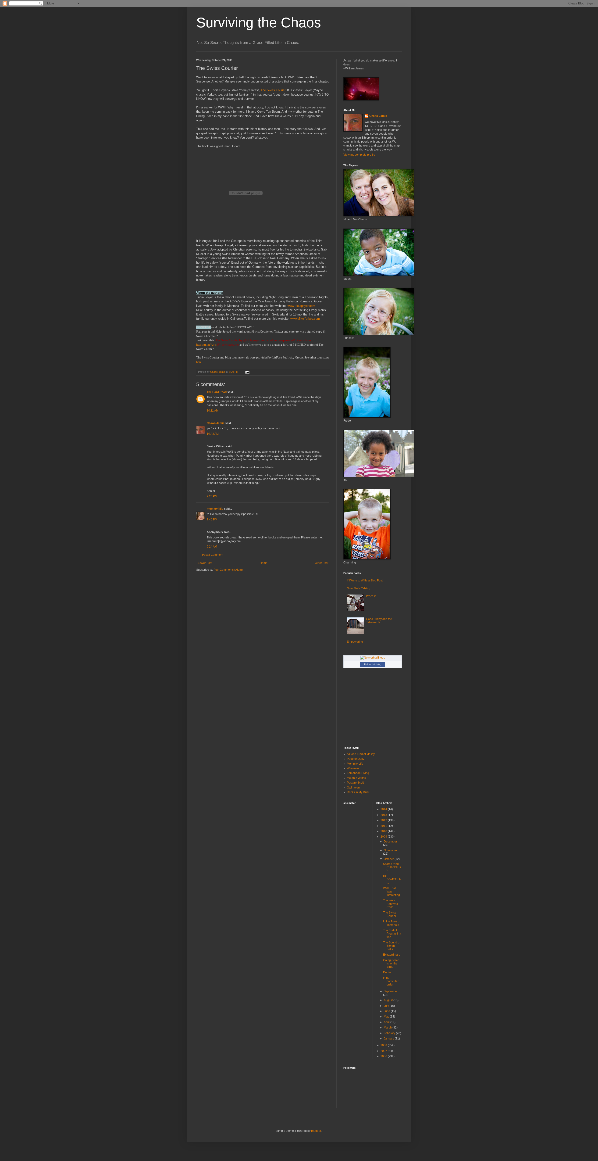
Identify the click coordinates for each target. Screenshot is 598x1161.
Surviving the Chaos (258, 22)
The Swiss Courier (389, 914)
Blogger (316, 1130)
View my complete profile (359, 154)
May (387, 1016)
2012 (384, 820)
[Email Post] (247, 371)
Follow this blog (372, 664)
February (390, 1033)
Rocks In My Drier (358, 792)
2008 (384, 1045)
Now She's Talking (358, 588)
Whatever (353, 768)
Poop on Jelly (355, 758)
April (387, 1022)
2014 (384, 809)
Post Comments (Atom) (228, 569)
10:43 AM (213, 433)
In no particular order (391, 981)
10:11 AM (212, 410)
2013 (384, 815)
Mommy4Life (355, 763)
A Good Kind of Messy (361, 754)
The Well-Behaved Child (390, 904)
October (389, 859)
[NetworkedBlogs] (372, 657)
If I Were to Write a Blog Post (365, 580)
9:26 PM (212, 496)
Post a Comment (212, 554)
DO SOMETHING (392, 879)
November (390, 850)
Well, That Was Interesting (391, 892)
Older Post (321, 563)
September (391, 991)
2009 (384, 836)
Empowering (355, 641)
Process (371, 596)
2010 (384, 831)
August (388, 1000)
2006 (384, 1056)
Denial (387, 972)
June (387, 1011)
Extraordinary (391, 954)
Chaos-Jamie (215, 423)
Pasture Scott (355, 782)
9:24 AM (212, 546)
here (199, 362)
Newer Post (204, 563)
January (389, 1038)
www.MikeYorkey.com (305, 318)
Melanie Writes (356, 778)
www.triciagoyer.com (301, 306)
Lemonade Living (358, 773)
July (387, 1005)
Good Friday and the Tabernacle (379, 620)
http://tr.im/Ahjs (206, 344)
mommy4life (215, 508)
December (390, 841)
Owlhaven (353, 787)
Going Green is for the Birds (391, 964)
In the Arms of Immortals (391, 923)
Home (263, 563)
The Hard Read (217, 392)
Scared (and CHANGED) (392, 867)
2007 (384, 1051)
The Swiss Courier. (273, 90)
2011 (384, 826)
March (388, 1027)
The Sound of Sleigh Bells (391, 946)
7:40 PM (212, 519)
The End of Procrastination (392, 934)
